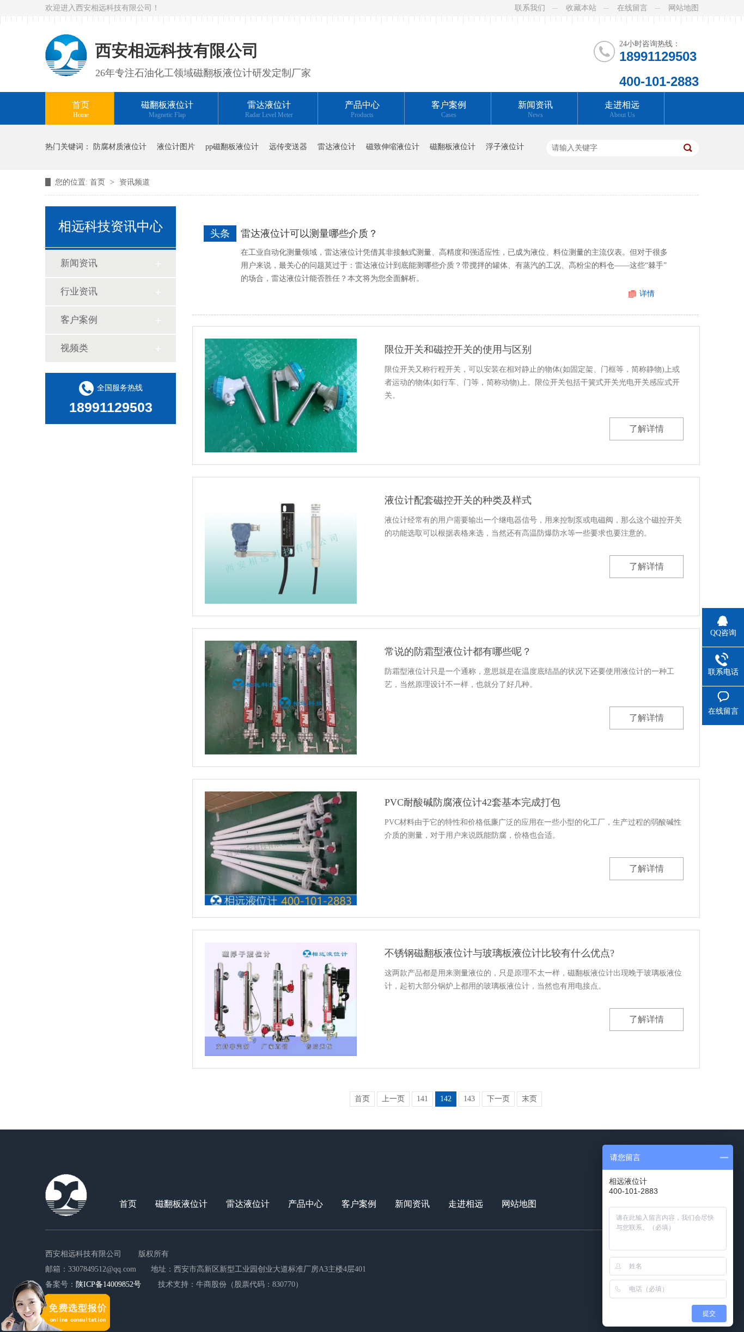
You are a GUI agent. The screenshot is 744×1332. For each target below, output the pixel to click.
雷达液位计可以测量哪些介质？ (309, 233)
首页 (80, 109)
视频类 (74, 348)
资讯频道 (134, 182)
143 (469, 1099)
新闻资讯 (535, 109)
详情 (647, 294)
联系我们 (530, 8)
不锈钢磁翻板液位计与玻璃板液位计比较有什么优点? (499, 953)
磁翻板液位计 (167, 109)
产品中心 (362, 109)
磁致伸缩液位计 (392, 147)
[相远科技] (66, 46)
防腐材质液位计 (120, 147)
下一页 (498, 1099)
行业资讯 (78, 291)
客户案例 (448, 109)
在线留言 (632, 8)
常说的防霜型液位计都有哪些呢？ (458, 651)
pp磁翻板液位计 (232, 147)
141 (422, 1099)
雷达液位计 (269, 109)
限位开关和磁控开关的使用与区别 (458, 349)
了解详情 (646, 428)
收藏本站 (581, 8)
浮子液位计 (505, 147)
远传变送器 (288, 147)
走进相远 (622, 109)
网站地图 (683, 8)
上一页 (393, 1099)
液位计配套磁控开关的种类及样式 (458, 500)
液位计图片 (176, 147)
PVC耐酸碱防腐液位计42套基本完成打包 (472, 802)
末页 (529, 1099)
